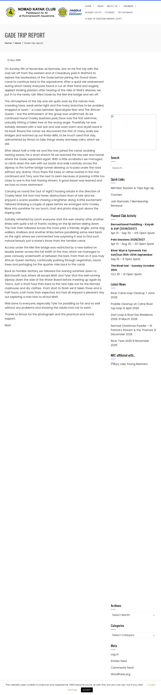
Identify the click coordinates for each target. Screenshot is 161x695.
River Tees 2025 (121, 556)
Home (88, 6)
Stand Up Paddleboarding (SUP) (103, 18)
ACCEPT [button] (87, 689)
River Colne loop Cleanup (128, 508)
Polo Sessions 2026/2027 (128, 454)
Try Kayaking (125, 12)
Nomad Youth (93, 12)
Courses (109, 12)
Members (128, 6)
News (101, 6)
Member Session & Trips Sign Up (132, 403)
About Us (112, 6)
